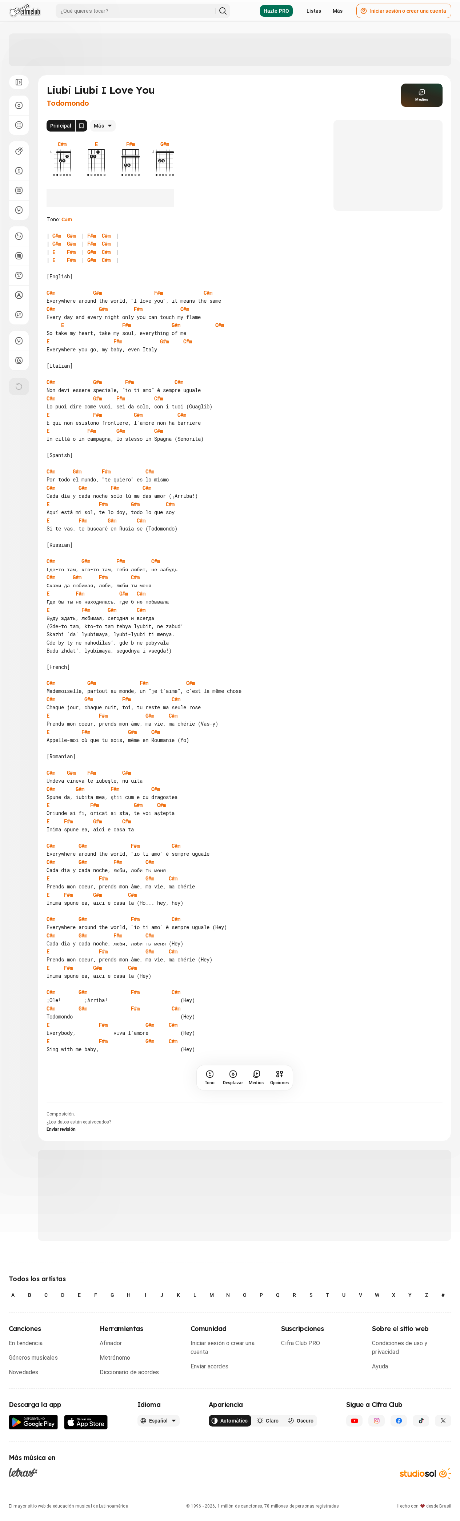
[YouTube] (354, 1421)
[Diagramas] (19, 256)
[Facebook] (399, 1421)
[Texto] (19, 275)
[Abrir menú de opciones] (19, 82)
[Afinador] (19, 341)
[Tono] (19, 170)
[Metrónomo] (19, 360)
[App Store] (86, 1422)
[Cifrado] (19, 295)
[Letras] (23, 1472)
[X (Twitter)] (443, 1421)
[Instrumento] (19, 151)
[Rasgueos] (19, 314)
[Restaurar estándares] (19, 386)
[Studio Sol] (425, 1473)
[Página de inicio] (25, 11)
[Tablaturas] (19, 236)
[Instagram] (376, 1421)
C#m (66, 219)
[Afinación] (19, 210)
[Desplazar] (19, 105)
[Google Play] (33, 1422)
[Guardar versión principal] (81, 126)
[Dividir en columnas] (19, 125)
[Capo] (19, 190)
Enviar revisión (61, 1129)
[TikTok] (421, 1421)
